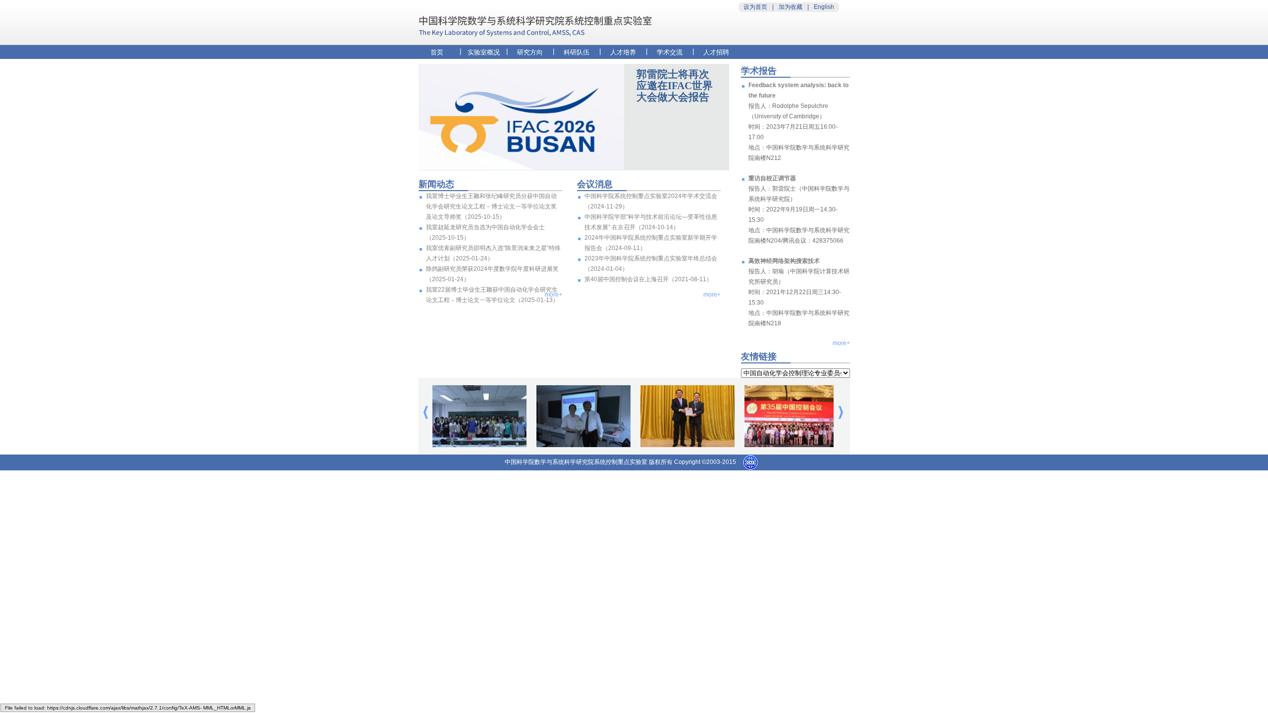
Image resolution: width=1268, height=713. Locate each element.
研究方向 (530, 52)
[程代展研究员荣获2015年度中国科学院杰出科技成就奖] (687, 445)
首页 (436, 52)
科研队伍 (576, 52)
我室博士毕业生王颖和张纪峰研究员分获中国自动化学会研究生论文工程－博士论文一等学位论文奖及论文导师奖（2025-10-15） (491, 206)
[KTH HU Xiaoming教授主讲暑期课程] (479, 445)
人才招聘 (716, 52)
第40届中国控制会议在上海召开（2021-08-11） (648, 279)
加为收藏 (790, 6)
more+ (553, 294)
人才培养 (623, 52)
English (824, 6)
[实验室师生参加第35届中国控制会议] (791, 445)
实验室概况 (484, 52)
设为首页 (755, 6)
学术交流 (670, 52)
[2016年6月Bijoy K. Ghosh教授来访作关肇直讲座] (583, 445)
